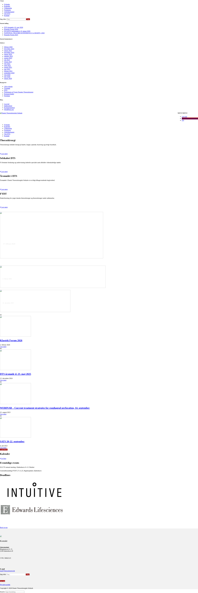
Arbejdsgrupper (9, 12)
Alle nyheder (8, 86)
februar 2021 (8, 71)
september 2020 (9, 73)
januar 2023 (8, 62)
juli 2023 (7, 60)
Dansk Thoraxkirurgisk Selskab (35, 119)
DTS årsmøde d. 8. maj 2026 (13, 27)
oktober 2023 (8, 56)
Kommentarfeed (9, 108)
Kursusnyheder (9, 94)
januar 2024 (8, 54)
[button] (183, 113)
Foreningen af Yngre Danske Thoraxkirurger (18, 92)
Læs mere (3, 347)
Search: (2, 592)
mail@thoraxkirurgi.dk (7, 571)
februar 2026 (8, 47)
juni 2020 (7, 75)
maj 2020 (7, 77)
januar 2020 (8, 78)
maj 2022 (7, 64)
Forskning (7, 10)
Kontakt (6, 15)
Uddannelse (8, 8)
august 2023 (8, 58)
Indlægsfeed (8, 106)
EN (183, 120)
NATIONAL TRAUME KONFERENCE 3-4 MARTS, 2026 (24, 33)
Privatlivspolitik (5, 585)
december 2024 (9, 52)
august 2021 (8, 67)
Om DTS (7, 14)
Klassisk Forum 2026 (11, 29)
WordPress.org (9, 109)
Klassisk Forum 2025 (11, 35)
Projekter (7, 96)
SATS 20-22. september (12, 441)
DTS (5, 90)
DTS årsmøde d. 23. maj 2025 (15, 374)
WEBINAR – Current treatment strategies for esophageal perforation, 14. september (45, 408)
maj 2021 (7, 69)
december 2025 (9, 49)
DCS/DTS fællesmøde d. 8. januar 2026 (17, 31)
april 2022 (7, 65)
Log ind (6, 104)
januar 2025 (8, 51)
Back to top (4, 527)
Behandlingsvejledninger (190, 118)
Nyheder (7, 4)
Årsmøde (7, 88)
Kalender (7, 6)
